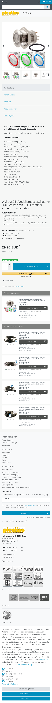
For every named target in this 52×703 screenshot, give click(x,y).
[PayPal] (7, 569)
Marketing (9, 676)
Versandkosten (19, 286)
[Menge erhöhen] (9, 264)
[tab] (26, 87)
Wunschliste (8, 280)
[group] (10, 305)
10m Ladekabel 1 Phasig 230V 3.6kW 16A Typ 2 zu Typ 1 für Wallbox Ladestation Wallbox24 (32, 334)
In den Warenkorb (30, 266)
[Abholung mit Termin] (44, 597)
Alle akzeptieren (26, 693)
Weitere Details (9, 95)
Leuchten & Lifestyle (9, 442)
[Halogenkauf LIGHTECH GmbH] (14, 530)
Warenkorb (6, 457)
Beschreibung (9, 88)
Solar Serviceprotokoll (10, 482)
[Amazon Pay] (28, 569)
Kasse (4, 460)
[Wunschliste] (38, 2)
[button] (26, 274)
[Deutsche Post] (13, 597)
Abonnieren (25, 513)
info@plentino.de (8, 554)
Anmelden (5, 455)
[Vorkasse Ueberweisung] (18, 583)
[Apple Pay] (38, 583)
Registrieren (6, 452)
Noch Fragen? (9, 116)
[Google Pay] (28, 583)
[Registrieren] (7, 2)
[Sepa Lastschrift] (18, 569)
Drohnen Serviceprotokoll (11, 477)
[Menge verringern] (9, 268)
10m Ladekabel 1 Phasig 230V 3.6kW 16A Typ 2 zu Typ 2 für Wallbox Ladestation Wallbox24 (32, 359)
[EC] (7, 583)
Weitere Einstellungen (10, 684)
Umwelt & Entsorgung (10, 475)
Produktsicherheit (10, 109)
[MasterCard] (7, 576)
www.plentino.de (8, 557)
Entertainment (7, 440)
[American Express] (18, 576)
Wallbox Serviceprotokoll (11, 480)
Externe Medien (12, 679)
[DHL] (24, 597)
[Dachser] (34, 597)
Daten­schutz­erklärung (23, 664)
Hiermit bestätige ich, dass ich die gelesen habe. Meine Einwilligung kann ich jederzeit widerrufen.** (26, 506)
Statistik (9, 671)
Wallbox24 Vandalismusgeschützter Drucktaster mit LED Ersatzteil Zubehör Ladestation (32, 300)
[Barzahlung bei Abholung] (38, 576)
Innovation (6, 445)
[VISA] (38, 569)
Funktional (9, 681)
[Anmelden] (2, 2)
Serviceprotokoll (8, 485)
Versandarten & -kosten (11, 472)
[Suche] (47, 7)
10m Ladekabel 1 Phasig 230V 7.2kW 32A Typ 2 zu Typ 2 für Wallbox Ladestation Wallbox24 (32, 409)
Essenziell (9, 669)
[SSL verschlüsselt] (6, 615)
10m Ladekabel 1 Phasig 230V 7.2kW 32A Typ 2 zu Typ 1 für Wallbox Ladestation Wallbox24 (32, 384)
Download (7, 102)
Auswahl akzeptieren (26, 689)
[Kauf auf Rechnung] (28, 576)
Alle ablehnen (26, 698)
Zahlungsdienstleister (14, 674)
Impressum (44, 659)
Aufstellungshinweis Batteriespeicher (16, 487)
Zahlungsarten (7, 470)
